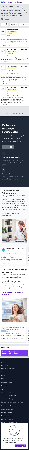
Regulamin (4, 365)
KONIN (7, 19)
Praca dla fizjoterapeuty (9, 422)
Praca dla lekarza (6, 413)
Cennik (3, 389)
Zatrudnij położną (7, 399)
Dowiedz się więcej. (9, 442)
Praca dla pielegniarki (8, 416)
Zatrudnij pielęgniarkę (8, 395)
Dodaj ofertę (5, 386)
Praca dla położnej (7, 419)
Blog (2, 378)
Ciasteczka (4, 372)
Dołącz (6, 147)
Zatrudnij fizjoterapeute (9, 405)
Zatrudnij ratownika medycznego (12, 402)
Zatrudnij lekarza (6, 392)
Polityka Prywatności (8, 368)
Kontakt (4, 375)
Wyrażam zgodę (20, 446)
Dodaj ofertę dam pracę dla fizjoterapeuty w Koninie (11, 353)
